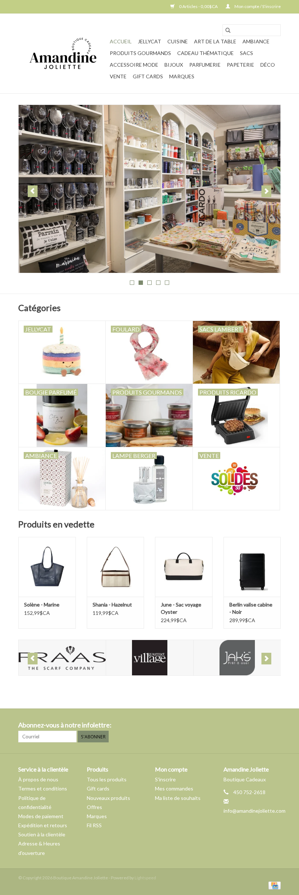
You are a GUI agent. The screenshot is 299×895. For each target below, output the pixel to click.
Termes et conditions (42, 788)
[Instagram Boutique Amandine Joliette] (275, 725)
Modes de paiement (40, 816)
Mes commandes (174, 788)
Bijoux (173, 65)
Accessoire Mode (134, 65)
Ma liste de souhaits (178, 798)
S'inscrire (165, 779)
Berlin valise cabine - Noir (250, 608)
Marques (181, 76)
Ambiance (255, 41)
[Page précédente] (33, 191)
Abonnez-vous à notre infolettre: (65, 725)
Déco (267, 65)
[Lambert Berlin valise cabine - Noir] (252, 567)
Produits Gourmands (140, 53)
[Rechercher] (227, 30)
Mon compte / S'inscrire (257, 6)
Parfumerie (205, 65)
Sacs (246, 53)
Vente (118, 76)
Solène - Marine (41, 604)
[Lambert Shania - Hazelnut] (115, 567)
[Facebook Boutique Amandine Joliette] (262, 725)
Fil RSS (94, 825)
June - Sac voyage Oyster (181, 608)
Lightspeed (145, 877)
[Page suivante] (266, 191)
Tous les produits (107, 779)
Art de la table (215, 41)
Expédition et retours (42, 825)
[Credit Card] (273, 885)
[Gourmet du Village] (141, 657)
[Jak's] (229, 657)
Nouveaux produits (108, 798)
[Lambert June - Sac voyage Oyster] (184, 567)
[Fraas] (54, 657)
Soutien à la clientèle (41, 834)
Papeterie (240, 65)
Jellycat (149, 41)
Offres (94, 807)
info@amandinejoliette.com (255, 811)
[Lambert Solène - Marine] (47, 567)
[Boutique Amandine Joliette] (63, 53)
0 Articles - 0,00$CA (198, 6)
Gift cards (148, 76)
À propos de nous (38, 779)
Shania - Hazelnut (112, 604)
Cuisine (177, 41)
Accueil (121, 41)
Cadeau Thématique (205, 53)
